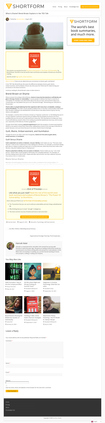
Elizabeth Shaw (49, 288)
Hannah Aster (20, 19)
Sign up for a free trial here (24, 77)
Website (8, 381)
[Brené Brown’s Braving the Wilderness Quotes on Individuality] (13, 297)
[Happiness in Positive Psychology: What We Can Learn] (51, 263)
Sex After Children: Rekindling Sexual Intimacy (22, 229)
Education (34, 222)
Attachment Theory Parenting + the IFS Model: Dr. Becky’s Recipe (51, 317)
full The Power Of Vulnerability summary (35, 201)
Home (54, 7)
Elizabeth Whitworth (32, 288)
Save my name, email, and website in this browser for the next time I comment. (28, 387)
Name (8, 363)
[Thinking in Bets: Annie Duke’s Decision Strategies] (32, 297)
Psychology (40, 222)
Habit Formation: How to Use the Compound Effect (13, 283)
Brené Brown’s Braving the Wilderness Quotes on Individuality (13, 317)
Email (8, 372)
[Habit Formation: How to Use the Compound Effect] (13, 263)
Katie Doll (9, 322)
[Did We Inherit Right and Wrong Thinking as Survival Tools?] (32, 263)
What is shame (10, 81)
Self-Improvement (49, 222)
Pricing (60, 7)
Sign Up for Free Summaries (90, 7)
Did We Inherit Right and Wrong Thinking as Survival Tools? (32, 284)
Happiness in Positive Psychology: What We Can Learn (51, 284)
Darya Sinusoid (11, 286)
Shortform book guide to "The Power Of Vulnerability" (42, 70)
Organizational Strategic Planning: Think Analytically (45, 236)
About (65, 7)
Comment (9, 341)
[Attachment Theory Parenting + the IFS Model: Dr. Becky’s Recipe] (51, 297)
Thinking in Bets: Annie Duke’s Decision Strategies (32, 317)
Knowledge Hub (74, 7)
